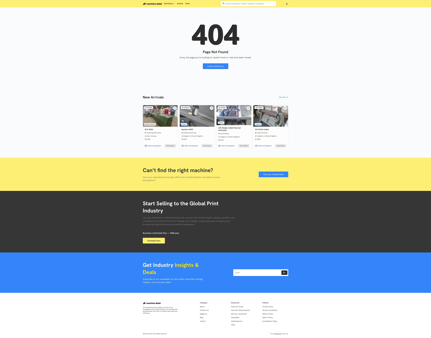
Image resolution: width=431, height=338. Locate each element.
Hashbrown (277, 334)
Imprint (203, 321)
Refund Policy (267, 314)
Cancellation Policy (269, 321)
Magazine (203, 314)
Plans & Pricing (237, 307)
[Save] (175, 108)
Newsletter (235, 317)
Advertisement (236, 321)
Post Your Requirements (240, 310)
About (202, 307)
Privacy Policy (267, 307)
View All (283, 97)
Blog (201, 317)
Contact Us (204, 310)
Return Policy (267, 317)
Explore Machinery (215, 66)
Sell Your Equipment (239, 314)
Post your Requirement (273, 174)
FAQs (233, 325)
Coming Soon (153, 240)
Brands (180, 4)
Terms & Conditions (269, 310)
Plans (187, 4)
